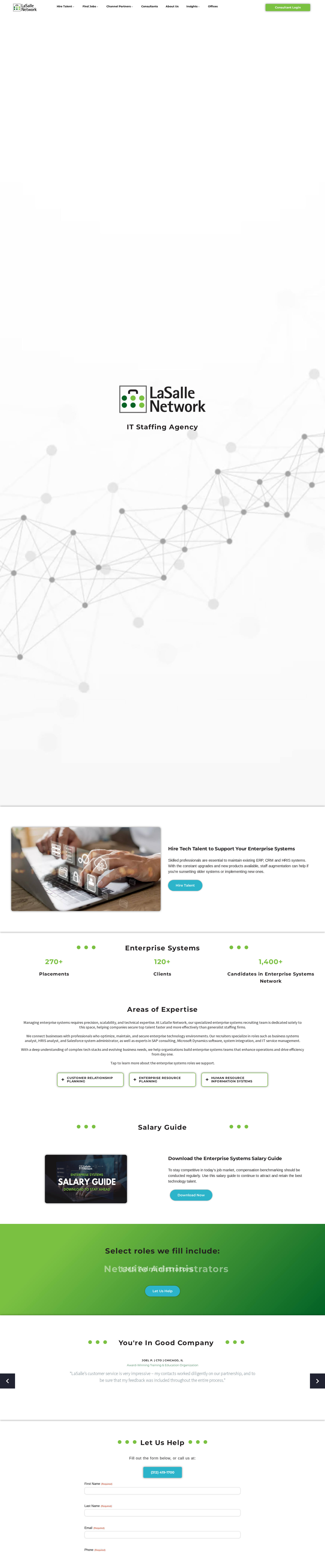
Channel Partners (118, 6)
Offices (213, 6)
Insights (191, 6)
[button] (7, 1381)
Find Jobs (89, 6)
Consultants (149, 6)
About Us (172, 6)
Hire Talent (64, 6)
